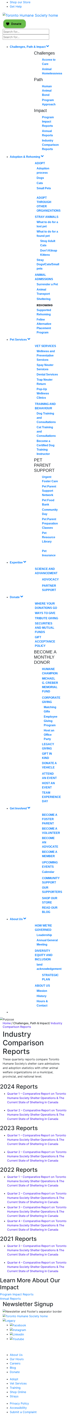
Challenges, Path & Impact (28, 46)
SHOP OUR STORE (49, 900)
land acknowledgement (49, 966)
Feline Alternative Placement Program (44, 326)
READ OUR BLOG (50, 909)
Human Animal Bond (47, 90)
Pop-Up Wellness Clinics (43, 393)
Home (7, 1023)
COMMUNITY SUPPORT (51, 880)
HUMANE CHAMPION (50, 671)
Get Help (16, 6)
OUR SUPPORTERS (52, 889)
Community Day (50, 512)
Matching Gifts (50, 709)
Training (15, 1387)
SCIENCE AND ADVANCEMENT (46, 571)
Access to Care (49, 61)
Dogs (40, 177)
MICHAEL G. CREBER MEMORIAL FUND (50, 685)
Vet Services (45, 346)
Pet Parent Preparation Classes (50, 523)
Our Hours (17, 1359)
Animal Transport (43, 291)
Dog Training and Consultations (46, 418)
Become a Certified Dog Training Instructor (45, 447)
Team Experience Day (51, 797)
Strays (14, 1396)
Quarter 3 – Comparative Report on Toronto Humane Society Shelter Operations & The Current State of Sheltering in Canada (36, 1211)
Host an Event (48, 785)
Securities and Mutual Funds (44, 628)
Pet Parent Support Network (49, 491)
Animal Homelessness (52, 71)
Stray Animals (46, 216)
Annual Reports (47, 133)
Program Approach (49, 102)
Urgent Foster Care (50, 479)
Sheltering (44, 298)
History (41, 996)
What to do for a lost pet (47, 224)
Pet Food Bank (48, 502)
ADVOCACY (50, 579)
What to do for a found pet (47, 233)
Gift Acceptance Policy (45, 641)
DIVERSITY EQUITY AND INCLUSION (44, 955)
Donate (15, 597)
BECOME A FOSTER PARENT (49, 819)
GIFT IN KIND (47, 755)
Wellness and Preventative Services (46, 355)
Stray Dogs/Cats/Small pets (48, 264)
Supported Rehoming (44, 312)
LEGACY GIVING (48, 746)
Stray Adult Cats (47, 243)
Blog (13, 1367)
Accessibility (18, 1407)
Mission (42, 990)
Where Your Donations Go (46, 605)
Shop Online (18, 1392)
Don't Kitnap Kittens (48, 252)
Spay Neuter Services (45, 367)
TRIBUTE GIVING (46, 618)
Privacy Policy (19, 1403)
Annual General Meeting (47, 942)
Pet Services (19, 339)
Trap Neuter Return (45, 381)
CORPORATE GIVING (51, 699)
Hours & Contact (42, 1003)
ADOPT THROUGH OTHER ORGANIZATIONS (49, 204)
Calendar (48, 871)
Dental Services (47, 374)
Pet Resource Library (48, 537)
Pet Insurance (49, 553)
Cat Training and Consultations (46, 431)
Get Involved (19, 808)
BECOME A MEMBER (49, 854)
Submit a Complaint (23, 1412)
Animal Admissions (44, 277)
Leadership (44, 935)
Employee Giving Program (50, 721)
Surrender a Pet (47, 284)
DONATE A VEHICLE (49, 765)
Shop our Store (20, 2)
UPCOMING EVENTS (50, 864)
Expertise (16, 562)
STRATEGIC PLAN (50, 977)
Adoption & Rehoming (25, 156)
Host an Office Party (49, 735)
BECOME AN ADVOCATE (50, 842)
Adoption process (43, 170)
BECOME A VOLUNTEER (51, 830)
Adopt (40, 163)
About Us (16, 919)
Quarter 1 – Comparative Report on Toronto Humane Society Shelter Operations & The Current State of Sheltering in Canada (36, 1098)
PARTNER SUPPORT (49, 588)
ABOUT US (42, 985)
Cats (40, 183)
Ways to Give (45, 613)
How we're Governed (43, 927)
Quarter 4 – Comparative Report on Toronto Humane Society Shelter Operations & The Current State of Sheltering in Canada (36, 1225)
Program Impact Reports (48, 121)
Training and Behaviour (45, 406)
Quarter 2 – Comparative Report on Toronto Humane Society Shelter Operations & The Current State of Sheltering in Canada (36, 1114)
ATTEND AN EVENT (49, 776)
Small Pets (44, 188)
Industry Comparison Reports (50, 145)
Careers (15, 1363)
